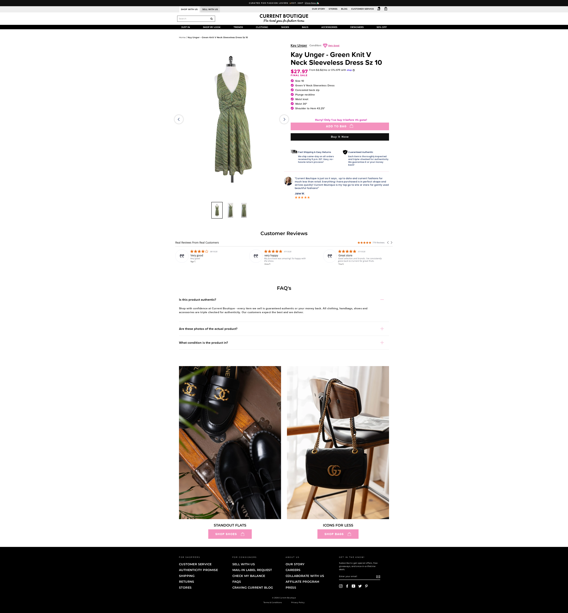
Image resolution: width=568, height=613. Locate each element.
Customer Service (362, 9)
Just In (185, 27)
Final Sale (299, 75)
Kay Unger (299, 45)
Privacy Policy (298, 602)
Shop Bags (334, 534)
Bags (305, 27)
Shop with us (189, 9)
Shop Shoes (226, 534)
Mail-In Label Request (252, 570)
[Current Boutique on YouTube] (353, 586)
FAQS (236, 581)
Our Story (318, 9)
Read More (343, 266)
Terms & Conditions (272, 602)
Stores (333, 9)
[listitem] (205, 257)
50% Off (382, 27)
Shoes (285, 27)
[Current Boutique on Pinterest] (366, 586)
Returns (186, 581)
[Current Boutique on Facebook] (347, 586)
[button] (388, 242)
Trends (238, 27)
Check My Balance (248, 576)
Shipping (187, 576)
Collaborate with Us (305, 576)
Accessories (329, 27)
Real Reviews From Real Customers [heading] (197, 242)
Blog (344, 9)
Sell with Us (243, 564)
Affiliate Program (302, 581)
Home (182, 37)
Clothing (262, 27)
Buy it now (340, 136)
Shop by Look (212, 27)
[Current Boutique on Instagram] (341, 586)
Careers (293, 570)
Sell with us (210, 9)
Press (291, 587)
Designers (357, 27)
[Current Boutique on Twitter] (360, 586)
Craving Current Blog (252, 587)
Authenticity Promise (198, 570)
